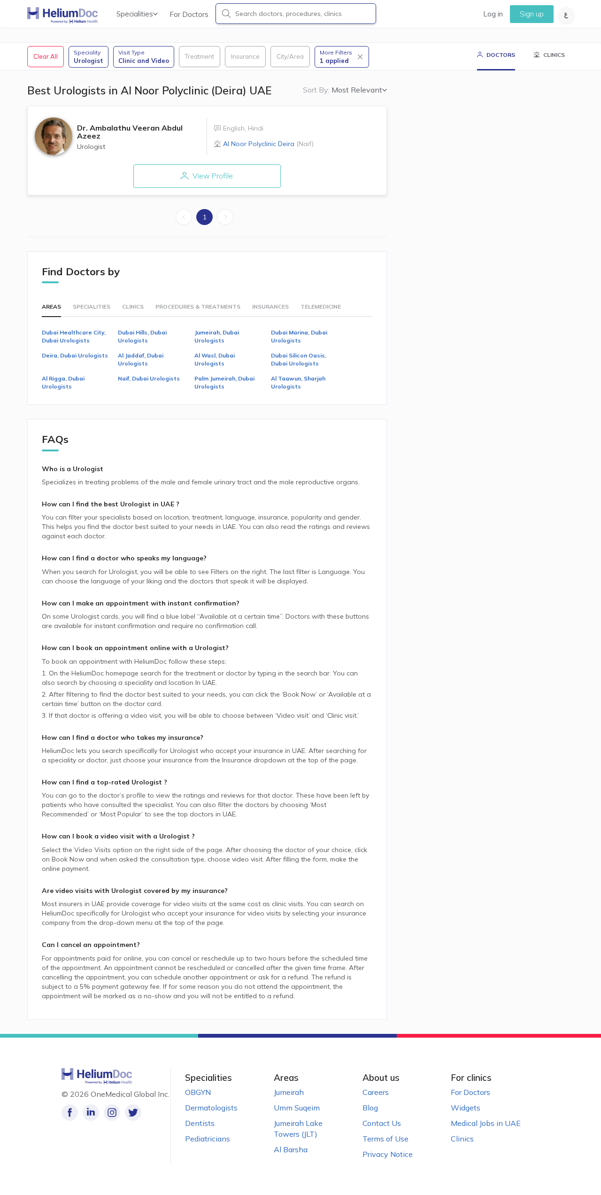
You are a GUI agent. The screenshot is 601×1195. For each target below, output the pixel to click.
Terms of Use (385, 1138)
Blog (370, 1107)
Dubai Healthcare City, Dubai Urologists (74, 336)
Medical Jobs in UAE (486, 1123)
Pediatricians (207, 1138)
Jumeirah (289, 1092)
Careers (375, 1092)
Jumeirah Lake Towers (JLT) (298, 1128)
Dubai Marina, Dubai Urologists (299, 336)
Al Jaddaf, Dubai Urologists (140, 359)
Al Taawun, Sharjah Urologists (298, 382)
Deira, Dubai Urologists (75, 355)
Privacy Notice (387, 1154)
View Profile (212, 175)
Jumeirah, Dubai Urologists (216, 336)
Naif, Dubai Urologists (149, 378)
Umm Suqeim (297, 1107)
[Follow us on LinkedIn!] (91, 1112)
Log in (493, 13)
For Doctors (189, 14)
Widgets (465, 1107)
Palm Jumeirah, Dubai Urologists (224, 382)
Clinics (462, 1138)
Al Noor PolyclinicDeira (268, 144)
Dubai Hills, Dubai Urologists (142, 336)
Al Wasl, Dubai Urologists (214, 359)
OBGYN (198, 1092)
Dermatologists (211, 1107)
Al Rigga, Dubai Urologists (63, 382)
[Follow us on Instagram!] (112, 1112)
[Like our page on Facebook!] (70, 1112)
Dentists (200, 1123)
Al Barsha (291, 1149)
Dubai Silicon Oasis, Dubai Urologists (298, 359)
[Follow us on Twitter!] (133, 1112)
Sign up (532, 13)
